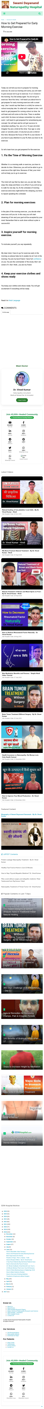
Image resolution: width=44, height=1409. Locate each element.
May (7, 1279)
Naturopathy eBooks (13, 1334)
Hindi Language (14, 300)
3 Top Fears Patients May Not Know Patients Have (20, 1262)
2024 (5, 1216)
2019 (5, 1229)
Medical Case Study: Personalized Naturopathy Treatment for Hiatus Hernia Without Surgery (19, 1140)
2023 (5, 1219)
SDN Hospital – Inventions (15, 1312)
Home (2, 19)
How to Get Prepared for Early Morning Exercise (20, 1253)
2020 (5, 1227)
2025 (5, 1214)
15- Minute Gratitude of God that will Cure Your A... (20, 1266)
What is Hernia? (11, 1117)
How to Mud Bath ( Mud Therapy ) (16, 1251)
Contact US (10, 1315)
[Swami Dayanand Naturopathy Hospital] (22, 8)
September (9, 1242)
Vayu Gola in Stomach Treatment (19, 1092)
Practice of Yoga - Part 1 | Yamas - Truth (17, 1258)
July (7, 1247)
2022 (5, 1221)
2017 (5, 1292)
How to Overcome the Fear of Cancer (17, 1264)
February (9, 1286)
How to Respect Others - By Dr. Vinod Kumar (19, 1260)
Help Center (10, 1342)
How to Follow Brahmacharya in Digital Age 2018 (20, 1270)
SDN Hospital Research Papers (16, 1309)
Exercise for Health (11, 19)
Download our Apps (13, 1335)
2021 (5, 1224)
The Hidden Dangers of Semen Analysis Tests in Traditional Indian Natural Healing (19, 912)
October (9, 1239)
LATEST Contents (10, 854)
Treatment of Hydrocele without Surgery (17, 1276)
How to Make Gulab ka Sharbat (15, 1272)
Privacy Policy (11, 1345)
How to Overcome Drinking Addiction (17, 1274)
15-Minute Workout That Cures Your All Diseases (20, 1268)
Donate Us (10, 1347)
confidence (37, 259)
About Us (10, 1306)
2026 (5, 1211)
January (9, 1289)
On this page (5, 312)
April (8, 1281)
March (8, 1284)
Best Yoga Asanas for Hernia (14, 1255)
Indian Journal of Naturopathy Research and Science (22, 1311)
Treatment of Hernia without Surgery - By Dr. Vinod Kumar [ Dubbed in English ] (21, 962)
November (9, 1236)
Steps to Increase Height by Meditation (21, 1066)
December (9, 1234)
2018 (5, 1232)
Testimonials (11, 1344)
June (8, 1249)
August (8, 1244)
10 (4, 1133)
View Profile (22, 400)
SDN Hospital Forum (13, 1314)
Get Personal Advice (13, 1332)
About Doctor (11, 1308)
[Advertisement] (22, 1177)
